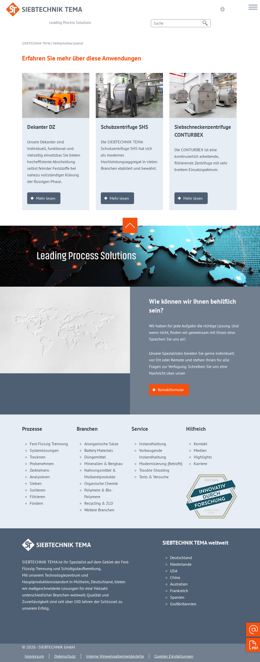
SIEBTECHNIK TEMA (36, 43)
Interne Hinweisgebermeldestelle (115, 656)
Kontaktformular (171, 389)
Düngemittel (95, 456)
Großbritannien (183, 603)
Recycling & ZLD (98, 503)
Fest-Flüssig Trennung (49, 443)
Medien (200, 450)
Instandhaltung (152, 443)
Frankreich (179, 590)
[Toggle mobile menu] (253, 7)
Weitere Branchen (99, 509)
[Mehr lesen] (55, 76)
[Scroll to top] (130, 225)
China (175, 577)
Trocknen (37, 456)
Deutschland (181, 557)
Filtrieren (37, 496)
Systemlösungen (44, 450)
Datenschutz (65, 656)
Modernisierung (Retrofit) (160, 463)
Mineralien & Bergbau (103, 463)
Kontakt (200, 443)
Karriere (200, 463)
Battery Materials (98, 450)
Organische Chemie (101, 483)
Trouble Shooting (154, 470)
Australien (179, 584)
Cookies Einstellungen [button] (173, 656)
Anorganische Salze (101, 443)
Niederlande (180, 564)
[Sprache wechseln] (222, 9)
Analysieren (40, 476)
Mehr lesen (45, 198)
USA (173, 570)
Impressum (34, 656)
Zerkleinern (39, 470)
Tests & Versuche (154, 476)
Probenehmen (42, 463)
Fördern (36, 503)
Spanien (177, 597)
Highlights (203, 456)
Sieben (36, 483)
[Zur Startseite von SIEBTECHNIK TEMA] (44, 5)
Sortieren (37, 489)
